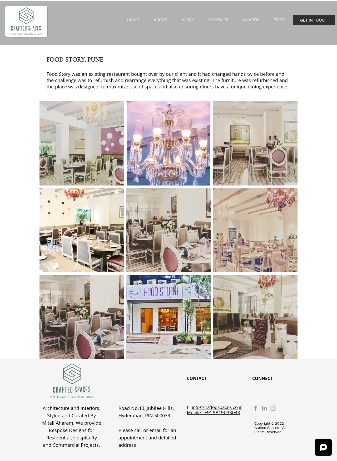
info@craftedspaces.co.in (217, 407)
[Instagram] (273, 408)
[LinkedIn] (264, 408)
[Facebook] (255, 408)
